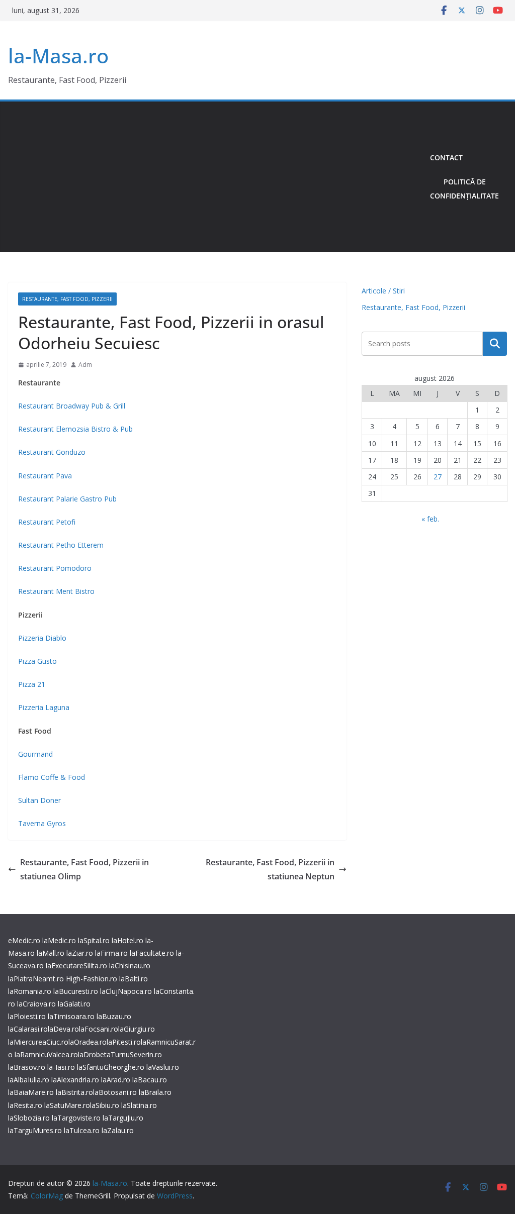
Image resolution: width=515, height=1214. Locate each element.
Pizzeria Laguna (43, 707)
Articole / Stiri (383, 290)
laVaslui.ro (162, 1067)
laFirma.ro (111, 953)
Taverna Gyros (42, 823)
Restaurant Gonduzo (51, 452)
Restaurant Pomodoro (55, 568)
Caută (495, 343)
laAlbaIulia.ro (28, 1079)
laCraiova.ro (36, 1003)
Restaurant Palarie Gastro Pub (67, 498)
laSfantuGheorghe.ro (110, 1067)
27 (438, 476)
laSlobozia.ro (29, 1118)
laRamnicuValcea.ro (46, 1054)
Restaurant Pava (45, 475)
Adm (85, 364)
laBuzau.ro (114, 1016)
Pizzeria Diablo (42, 638)
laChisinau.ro (129, 965)
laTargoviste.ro (76, 1118)
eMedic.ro (24, 940)
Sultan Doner (39, 800)
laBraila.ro (155, 1092)
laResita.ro (25, 1105)
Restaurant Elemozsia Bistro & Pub (75, 429)
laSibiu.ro (104, 1105)
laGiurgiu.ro (136, 1029)
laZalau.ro (118, 1130)
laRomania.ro (29, 991)
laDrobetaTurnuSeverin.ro (120, 1054)
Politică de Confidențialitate (464, 188)
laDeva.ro (63, 1029)
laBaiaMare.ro (31, 1092)
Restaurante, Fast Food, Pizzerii (67, 298)
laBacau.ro (149, 1079)
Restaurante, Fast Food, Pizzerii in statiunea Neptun (270, 869)
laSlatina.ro (139, 1105)
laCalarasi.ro (28, 1029)
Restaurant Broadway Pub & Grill (71, 406)
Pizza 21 (31, 684)
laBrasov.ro (26, 1067)
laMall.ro (50, 953)
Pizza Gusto (37, 661)
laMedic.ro (60, 940)
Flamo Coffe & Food (51, 777)
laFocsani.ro (98, 1029)
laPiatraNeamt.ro (36, 978)
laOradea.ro (87, 1042)
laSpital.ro (94, 940)
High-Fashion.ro (91, 978)
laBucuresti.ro (75, 991)
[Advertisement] (215, 177)
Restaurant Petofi (46, 522)
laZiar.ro (79, 953)
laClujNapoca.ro (126, 991)
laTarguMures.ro (35, 1130)
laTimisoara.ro (71, 1016)
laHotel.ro (127, 940)
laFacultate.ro (152, 953)
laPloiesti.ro (27, 1016)
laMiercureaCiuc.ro (38, 1042)
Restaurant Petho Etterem (61, 545)
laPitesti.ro (124, 1042)
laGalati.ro (74, 1003)
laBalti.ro (133, 978)
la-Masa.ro (58, 55)
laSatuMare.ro (67, 1105)
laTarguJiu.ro (123, 1118)
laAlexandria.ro (75, 1079)
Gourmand (35, 754)
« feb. (430, 519)
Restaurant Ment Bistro (56, 591)
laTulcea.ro (83, 1130)
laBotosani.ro (115, 1092)
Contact (446, 157)
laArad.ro (115, 1079)
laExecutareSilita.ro (76, 965)
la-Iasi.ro (61, 1067)
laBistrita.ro (74, 1092)
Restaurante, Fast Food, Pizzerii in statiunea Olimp (84, 869)
